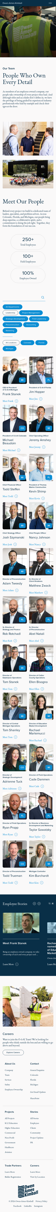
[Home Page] (12, 3)
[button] (34, 903)
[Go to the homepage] (28, 1191)
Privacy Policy (41, 1201)
